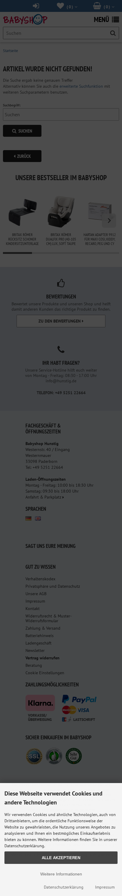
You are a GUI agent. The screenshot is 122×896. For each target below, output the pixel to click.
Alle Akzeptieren (61, 858)
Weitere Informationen (61, 874)
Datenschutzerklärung (64, 887)
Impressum (105, 887)
